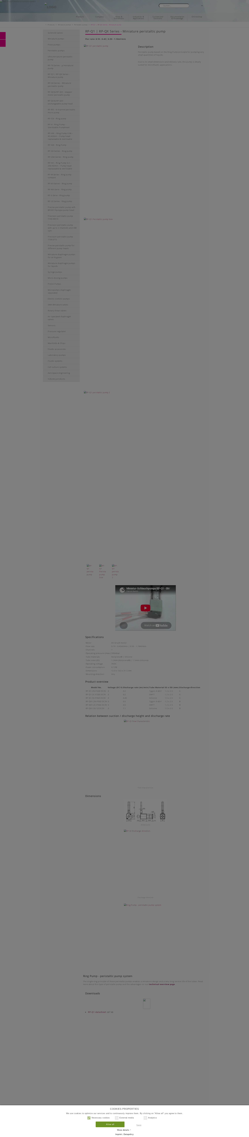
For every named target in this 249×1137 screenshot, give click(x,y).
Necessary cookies (101, 1118)
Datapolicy (129, 1134)
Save (138, 1125)
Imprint (118, 1134)
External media (126, 1118)
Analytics (152, 1118)
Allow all (110, 1124)
